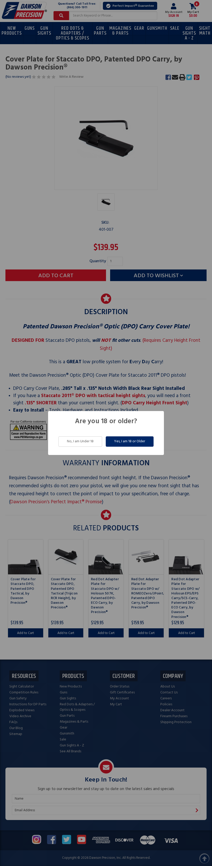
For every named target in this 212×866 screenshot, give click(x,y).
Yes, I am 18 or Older (129, 441)
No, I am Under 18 (80, 441)
